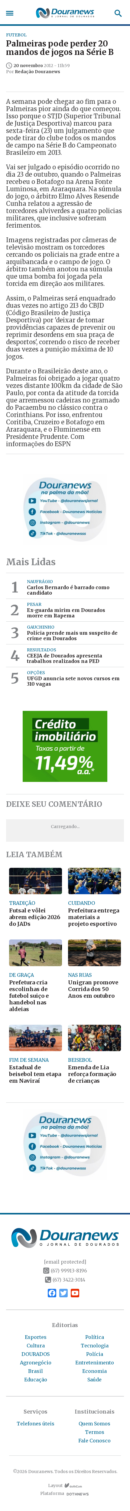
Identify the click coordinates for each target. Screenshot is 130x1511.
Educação (35, 1380)
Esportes (36, 1337)
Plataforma (52, 1493)
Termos (94, 1432)
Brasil (35, 1371)
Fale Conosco (94, 1441)
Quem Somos (94, 1424)
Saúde (94, 1380)
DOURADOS (35, 1354)
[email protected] (65, 1262)
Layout (55, 1485)
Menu (11, 13)
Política (94, 1337)
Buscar (116, 13)
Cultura (36, 1346)
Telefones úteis (35, 1424)
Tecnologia (95, 1346)
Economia (94, 1371)
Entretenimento (94, 1363)
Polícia (94, 1354)
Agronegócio (35, 1363)
